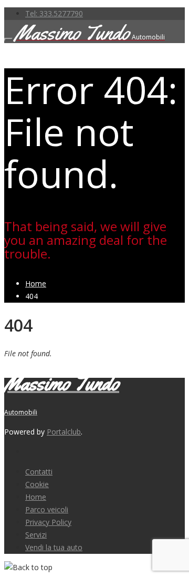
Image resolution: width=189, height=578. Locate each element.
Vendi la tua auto (53, 547)
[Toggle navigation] (8, 39)
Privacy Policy (48, 522)
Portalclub (64, 432)
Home (35, 497)
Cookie (37, 484)
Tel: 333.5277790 (54, 13)
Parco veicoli (46, 509)
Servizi (36, 535)
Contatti (38, 472)
